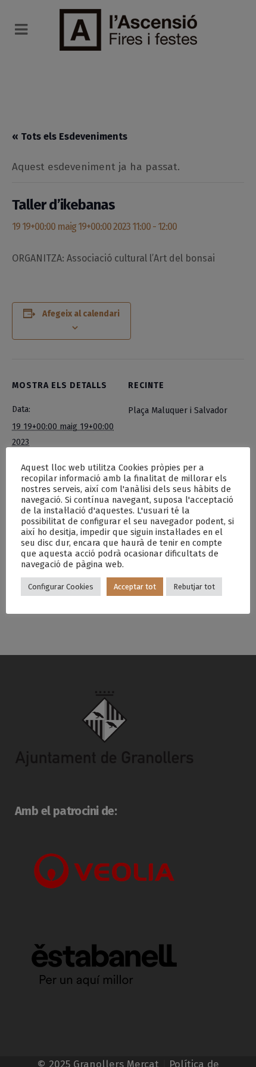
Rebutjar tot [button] (194, 586)
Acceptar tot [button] (135, 586)
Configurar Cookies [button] (60, 586)
